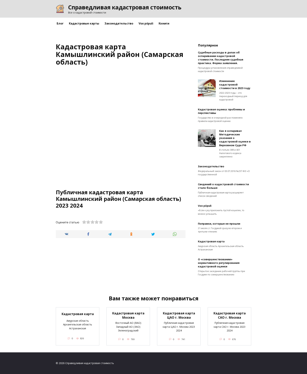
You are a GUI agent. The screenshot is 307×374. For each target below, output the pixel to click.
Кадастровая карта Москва (128, 315)
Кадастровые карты (84, 23)
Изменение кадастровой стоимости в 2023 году (234, 84)
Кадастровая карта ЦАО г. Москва (179, 315)
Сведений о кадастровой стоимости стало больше (223, 186)
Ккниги (164, 23)
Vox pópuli (146, 23)
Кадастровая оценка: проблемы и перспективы (221, 111)
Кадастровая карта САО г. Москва (229, 315)
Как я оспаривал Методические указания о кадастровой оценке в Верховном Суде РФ (235, 138)
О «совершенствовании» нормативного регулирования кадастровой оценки (218, 263)
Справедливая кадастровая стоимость (124, 7)
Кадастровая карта (211, 241)
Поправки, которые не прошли (219, 223)
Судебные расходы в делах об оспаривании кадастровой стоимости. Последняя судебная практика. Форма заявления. (220, 58)
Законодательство (118, 23)
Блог (60, 23)
